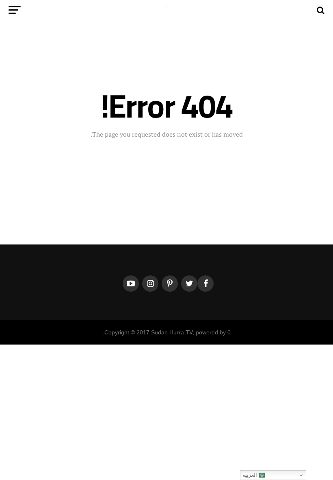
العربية (250, 475)
